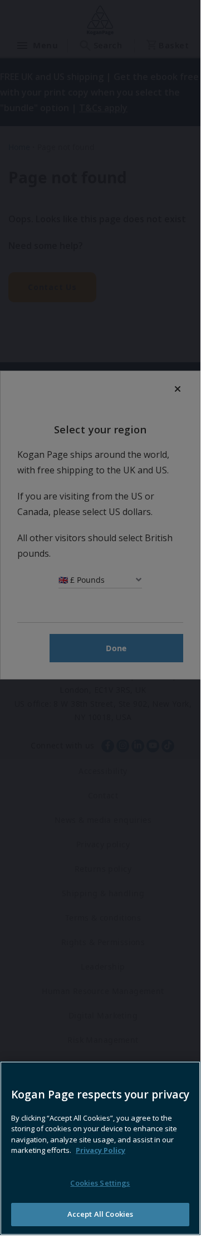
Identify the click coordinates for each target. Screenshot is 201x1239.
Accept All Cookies (100, 1214)
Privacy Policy (100, 1150)
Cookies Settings (100, 1183)
